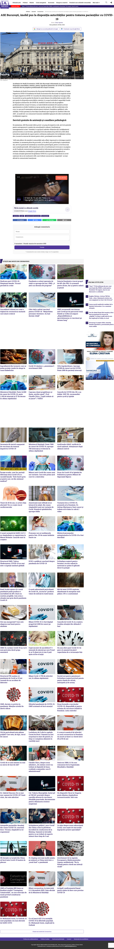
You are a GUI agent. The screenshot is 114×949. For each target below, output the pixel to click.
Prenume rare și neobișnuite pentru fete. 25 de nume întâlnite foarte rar (41, 535)
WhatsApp (50, 220)
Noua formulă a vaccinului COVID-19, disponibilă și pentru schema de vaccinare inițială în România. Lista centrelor (69, 707)
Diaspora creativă (61, 2)
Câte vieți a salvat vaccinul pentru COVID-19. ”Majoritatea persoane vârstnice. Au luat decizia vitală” (41, 312)
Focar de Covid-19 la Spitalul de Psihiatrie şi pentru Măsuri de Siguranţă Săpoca (69, 474)
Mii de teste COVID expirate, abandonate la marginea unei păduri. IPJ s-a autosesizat (68, 591)
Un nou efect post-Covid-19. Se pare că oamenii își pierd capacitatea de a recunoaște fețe (69, 650)
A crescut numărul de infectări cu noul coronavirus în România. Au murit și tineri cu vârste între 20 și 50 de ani (70, 735)
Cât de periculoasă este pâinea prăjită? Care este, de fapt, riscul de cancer (12, 734)
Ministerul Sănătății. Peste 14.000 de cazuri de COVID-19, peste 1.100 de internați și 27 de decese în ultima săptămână (13, 395)
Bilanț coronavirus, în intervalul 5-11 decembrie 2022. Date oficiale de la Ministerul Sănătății (42, 890)
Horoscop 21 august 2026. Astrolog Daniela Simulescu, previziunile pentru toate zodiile (101, 324)
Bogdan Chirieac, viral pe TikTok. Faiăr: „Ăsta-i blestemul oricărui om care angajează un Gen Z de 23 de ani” (51, 6)
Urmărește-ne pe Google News (71, 29)
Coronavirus (40, 11)
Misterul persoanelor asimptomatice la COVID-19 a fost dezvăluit (70, 535)
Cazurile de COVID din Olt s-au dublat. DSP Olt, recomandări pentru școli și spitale (69, 394)
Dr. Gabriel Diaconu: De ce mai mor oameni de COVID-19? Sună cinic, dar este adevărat (12, 795)
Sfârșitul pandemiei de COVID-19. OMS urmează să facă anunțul (42, 705)
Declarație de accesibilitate (81, 939)
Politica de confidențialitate (30, 939)
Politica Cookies (45, 939)
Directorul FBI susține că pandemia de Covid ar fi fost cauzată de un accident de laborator (11, 679)
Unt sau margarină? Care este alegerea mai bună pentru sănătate (12, 624)
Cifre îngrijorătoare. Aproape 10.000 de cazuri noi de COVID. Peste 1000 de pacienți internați (69, 368)
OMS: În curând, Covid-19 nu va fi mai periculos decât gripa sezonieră (13, 650)
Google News (32, 211)
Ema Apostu (59, 22)
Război (32, 2)
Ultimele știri (17, 2)
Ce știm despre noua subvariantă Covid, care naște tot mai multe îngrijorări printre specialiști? (70, 827)
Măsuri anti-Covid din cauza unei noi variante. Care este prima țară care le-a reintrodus (42, 474)
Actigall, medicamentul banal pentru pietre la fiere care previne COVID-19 (70, 890)
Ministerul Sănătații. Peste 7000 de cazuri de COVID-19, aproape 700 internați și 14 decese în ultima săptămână (41, 447)
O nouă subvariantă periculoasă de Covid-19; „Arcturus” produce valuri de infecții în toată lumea (41, 591)
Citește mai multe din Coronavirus (42, 931)
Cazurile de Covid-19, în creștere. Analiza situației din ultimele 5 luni (70, 624)
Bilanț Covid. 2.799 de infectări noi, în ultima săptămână (41, 677)
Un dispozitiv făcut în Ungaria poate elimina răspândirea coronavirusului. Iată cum (69, 795)
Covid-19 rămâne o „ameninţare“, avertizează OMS (42, 367)
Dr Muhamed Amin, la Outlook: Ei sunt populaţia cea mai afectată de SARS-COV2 (13, 920)
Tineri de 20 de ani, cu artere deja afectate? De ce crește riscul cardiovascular (13, 505)
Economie (51, 2)
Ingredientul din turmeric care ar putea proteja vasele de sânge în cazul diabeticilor (13, 368)
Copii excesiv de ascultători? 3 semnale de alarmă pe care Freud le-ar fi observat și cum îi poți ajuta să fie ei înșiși (42, 651)
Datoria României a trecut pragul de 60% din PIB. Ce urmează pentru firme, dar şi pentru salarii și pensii (70, 284)
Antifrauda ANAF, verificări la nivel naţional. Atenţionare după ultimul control (70, 446)
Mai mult (96, 2)
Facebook (21, 220)
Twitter (36, 220)
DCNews (4, 5)
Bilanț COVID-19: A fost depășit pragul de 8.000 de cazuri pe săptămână (41, 624)
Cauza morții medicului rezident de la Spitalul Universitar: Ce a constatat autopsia (101, 306)
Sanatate (34, 11)
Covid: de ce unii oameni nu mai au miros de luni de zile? (12, 763)
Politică (25, 2)
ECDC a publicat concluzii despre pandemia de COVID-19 (42, 562)
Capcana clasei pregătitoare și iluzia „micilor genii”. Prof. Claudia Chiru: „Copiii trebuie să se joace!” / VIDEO (41, 395)
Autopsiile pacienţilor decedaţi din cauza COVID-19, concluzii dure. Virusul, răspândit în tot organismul (12, 828)
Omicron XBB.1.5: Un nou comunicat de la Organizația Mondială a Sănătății (68, 764)
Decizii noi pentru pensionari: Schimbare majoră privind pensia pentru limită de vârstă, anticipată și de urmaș (70, 679)
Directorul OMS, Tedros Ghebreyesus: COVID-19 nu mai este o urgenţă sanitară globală (12, 563)
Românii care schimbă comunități (80, 2)
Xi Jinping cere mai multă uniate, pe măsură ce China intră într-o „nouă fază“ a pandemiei (42, 860)
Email (65, 220)
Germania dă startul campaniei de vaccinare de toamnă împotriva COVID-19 (12, 446)
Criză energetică (41, 2)
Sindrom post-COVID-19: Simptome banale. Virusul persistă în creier (10, 283)
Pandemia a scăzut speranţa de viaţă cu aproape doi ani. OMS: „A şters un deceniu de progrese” (42, 283)
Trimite (42, 247)
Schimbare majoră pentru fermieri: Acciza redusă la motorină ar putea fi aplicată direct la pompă (68, 564)
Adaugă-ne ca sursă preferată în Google (47, 29)
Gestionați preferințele (58, 939)
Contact (69, 939)
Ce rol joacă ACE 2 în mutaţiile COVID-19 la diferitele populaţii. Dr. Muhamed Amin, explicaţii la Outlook (41, 921)
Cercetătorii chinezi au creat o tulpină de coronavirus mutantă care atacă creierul (12, 311)
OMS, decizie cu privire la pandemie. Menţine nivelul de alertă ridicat (12, 706)
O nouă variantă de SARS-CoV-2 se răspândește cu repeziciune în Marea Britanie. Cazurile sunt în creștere (13, 536)
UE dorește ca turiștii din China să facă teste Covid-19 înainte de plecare (12, 860)
